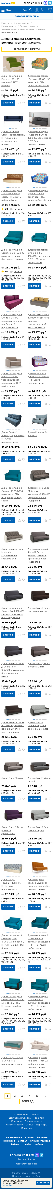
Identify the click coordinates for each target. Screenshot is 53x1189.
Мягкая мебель (8, 26)
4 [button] (43, 128)
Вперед (27, 1101)
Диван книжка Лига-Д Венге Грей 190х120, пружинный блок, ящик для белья (12, 670)
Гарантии (39, 1118)
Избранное (43, 9)
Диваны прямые (27, 26)
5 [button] (45, 128)
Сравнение (37, 9)
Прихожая (9, 1141)
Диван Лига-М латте (12, 778)
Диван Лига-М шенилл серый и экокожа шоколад (38, 726)
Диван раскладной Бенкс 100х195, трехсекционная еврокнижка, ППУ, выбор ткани (11, 380)
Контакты (16, 1121)
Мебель (38, 1144)
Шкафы (27, 1144)
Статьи (29, 1125)
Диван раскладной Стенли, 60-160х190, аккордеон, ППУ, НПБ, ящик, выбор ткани (12, 494)
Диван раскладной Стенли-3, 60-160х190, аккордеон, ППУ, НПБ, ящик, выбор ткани (39, 941)
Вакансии (26, 1128)
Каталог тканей (14, 1125)
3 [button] (16, 128)
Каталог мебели (21, 23)
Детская (22, 1141)
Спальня (29, 1137)
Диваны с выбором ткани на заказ (17, 29)
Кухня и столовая (40, 1141)
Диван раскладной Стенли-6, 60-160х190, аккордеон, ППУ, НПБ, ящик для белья (12, 941)
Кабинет (15, 1144)
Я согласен (43, 1183)
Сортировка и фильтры (27, 49)
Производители (33, 1121)
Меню (9, 10)
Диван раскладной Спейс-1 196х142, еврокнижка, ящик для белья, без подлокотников (11, 321)
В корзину (8, 103)
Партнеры (41, 1125)
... (45, 1096)
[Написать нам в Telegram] (50, 3)
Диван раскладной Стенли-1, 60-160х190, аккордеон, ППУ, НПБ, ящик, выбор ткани (13, 1003)
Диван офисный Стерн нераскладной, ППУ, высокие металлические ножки (13, 138)
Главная (5, 23)
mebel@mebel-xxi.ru (26, 1164)
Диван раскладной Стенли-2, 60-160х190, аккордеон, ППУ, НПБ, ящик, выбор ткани (39, 256)
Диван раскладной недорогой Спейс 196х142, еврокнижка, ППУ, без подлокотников (40, 138)
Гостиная (42, 1137)
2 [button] (13, 128)
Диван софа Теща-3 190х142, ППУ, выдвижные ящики (12, 1061)
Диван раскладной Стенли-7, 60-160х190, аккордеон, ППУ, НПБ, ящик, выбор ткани (39, 1003)
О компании (21, 1114)
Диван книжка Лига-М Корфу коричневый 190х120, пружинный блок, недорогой (39, 494)
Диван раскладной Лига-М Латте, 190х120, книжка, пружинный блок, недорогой (38, 555)
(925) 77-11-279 (33, 3)
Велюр (41, 29)
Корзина (49, 9)
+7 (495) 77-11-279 (22, 1155)
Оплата (35, 1114)
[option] (13, 64)
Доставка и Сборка (20, 1118)
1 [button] (10, 128)
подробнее (8, 1185)
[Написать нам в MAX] (45, 3)
